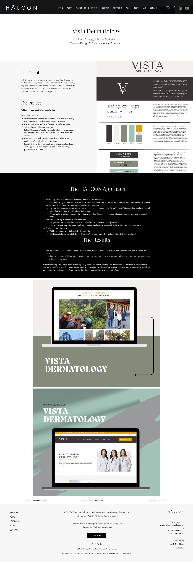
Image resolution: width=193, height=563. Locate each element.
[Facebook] (174, 8)
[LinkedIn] (180, 8)
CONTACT (14, 529)
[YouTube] (186, 8)
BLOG (12, 525)
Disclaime (180, 547)
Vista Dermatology (28, 79)
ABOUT (13, 516)
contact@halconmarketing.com (172, 526)
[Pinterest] (98, 544)
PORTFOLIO (15, 521)
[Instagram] (167, 8)
